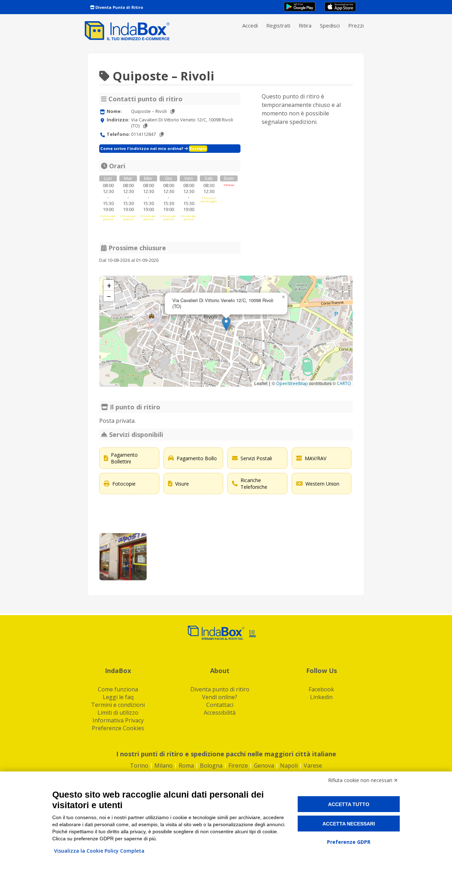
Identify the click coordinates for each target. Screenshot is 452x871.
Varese (313, 765)
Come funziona (118, 689)
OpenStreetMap (292, 383)
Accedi (250, 25)
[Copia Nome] (172, 111)
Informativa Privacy (118, 720)
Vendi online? (219, 697)
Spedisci (330, 25)
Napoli (289, 765)
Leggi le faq (118, 697)
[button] (226, 324)
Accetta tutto (348, 804)
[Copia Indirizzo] (145, 126)
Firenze (238, 765)
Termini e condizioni (118, 705)
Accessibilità (220, 712)
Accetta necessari (348, 824)
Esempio (198, 148)
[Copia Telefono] (161, 134)
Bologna (211, 765)
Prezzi (356, 25)
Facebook (321, 689)
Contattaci (219, 705)
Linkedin (321, 697)
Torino (139, 765)
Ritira (305, 25)
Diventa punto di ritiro (219, 689)
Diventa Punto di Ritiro (118, 7)
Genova (264, 765)
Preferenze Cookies (118, 728)
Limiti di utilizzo (117, 712)
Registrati (278, 25)
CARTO (344, 383)
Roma (186, 765)
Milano (163, 765)
